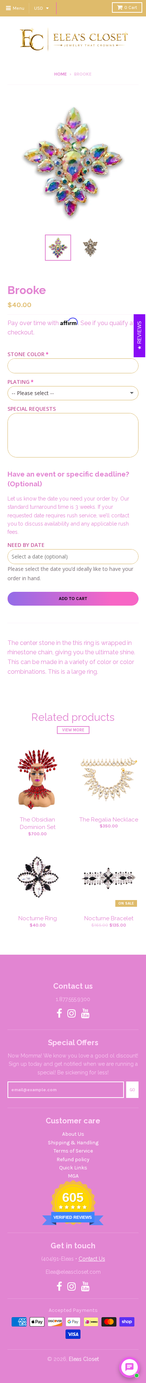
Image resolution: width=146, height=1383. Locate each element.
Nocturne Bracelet (108, 918)
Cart (130, 7)
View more (73, 730)
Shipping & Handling (73, 1142)
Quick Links (73, 1168)
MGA (73, 1176)
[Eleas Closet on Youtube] (85, 1014)
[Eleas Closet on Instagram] (71, 1014)
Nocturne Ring (37, 918)
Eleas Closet (84, 1359)
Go (132, 1089)
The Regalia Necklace (108, 819)
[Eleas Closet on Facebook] (59, 1014)
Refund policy (73, 1159)
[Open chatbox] (129, 1367)
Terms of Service (73, 1151)
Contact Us (92, 1259)
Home (60, 74)
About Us (73, 1134)
